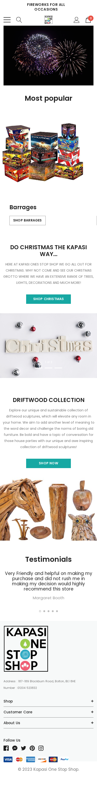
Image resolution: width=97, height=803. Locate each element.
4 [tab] (53, 611)
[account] (77, 19)
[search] (19, 19)
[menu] (7, 19)
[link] (48, 55)
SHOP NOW (48, 463)
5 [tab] (57, 611)
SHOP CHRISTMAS (48, 299)
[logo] (48, 19)
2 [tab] (44, 611)
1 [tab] (40, 611)
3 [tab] (48, 611)
